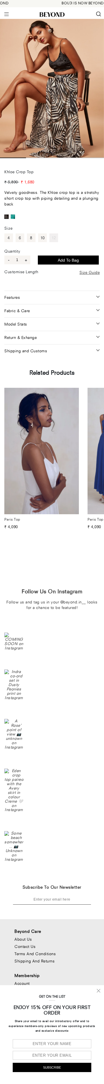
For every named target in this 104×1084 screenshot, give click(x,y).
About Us (23, 939)
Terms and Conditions (35, 953)
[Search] (99, 14)
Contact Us (25, 946)
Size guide (89, 272)
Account (22, 983)
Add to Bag (68, 260)
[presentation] (6, 13)
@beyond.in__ (73, 602)
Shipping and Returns (34, 961)
